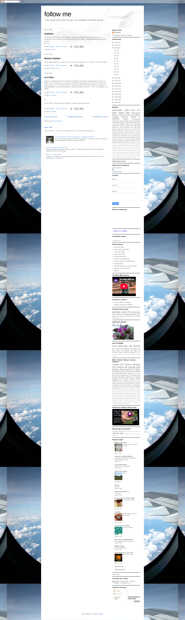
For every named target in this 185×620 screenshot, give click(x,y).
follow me (57, 14)
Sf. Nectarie (134, 129)
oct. (115, 50)
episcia (114, 316)
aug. (115, 55)
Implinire (117, 487)
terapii (133, 433)
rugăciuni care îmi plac (132, 127)
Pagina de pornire (75, 117)
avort (125, 155)
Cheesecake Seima (128, 500)
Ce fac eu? (118, 493)
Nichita (136, 346)
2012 (116, 86)
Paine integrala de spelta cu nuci (124, 541)
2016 (116, 48)
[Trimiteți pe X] (79, 47)
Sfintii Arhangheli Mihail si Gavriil (124, 152)
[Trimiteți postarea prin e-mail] (70, 46)
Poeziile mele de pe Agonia (122, 302)
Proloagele (137, 385)
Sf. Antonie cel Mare (133, 147)
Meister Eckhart (52, 58)
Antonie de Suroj (129, 380)
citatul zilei (124, 112)
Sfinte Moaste (121, 142)
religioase (125, 403)
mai (115, 64)
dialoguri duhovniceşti (120, 369)
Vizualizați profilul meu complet (122, 35)
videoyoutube (136, 119)
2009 (116, 94)
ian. (115, 74)
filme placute (121, 122)
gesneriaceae (131, 314)
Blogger (100, 614)
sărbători (115, 117)
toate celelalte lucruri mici (128, 121)
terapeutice (127, 433)
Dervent (122, 388)
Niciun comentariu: (62, 46)
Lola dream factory (121, 464)
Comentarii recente (116, 240)
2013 (116, 83)
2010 (116, 91)
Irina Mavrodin (135, 126)
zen (123, 157)
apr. (115, 66)
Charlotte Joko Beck (121, 135)
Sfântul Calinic (121, 153)
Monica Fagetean (116, 167)
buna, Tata (48, 127)
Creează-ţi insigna (117, 171)
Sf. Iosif (127, 148)
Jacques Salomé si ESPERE (123, 261)
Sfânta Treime (136, 137)
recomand (117, 263)
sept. (116, 53)
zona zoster (127, 157)
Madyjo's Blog (119, 546)
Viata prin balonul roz (122, 491)
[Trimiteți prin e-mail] (75, 47)
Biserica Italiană (117, 129)
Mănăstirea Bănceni (124, 390)
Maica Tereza (125, 377)
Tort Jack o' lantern (128, 554)
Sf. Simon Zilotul (116, 150)
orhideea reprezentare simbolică (124, 266)
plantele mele (119, 312)
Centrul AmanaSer (118, 139)
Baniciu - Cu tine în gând (53, 154)
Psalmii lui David (118, 395)
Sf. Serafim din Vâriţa (134, 148)
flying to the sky (125, 124)
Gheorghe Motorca (118, 431)
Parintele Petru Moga (135, 393)
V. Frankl (138, 153)
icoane (115, 364)
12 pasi (117, 485)
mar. (115, 69)
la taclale (117, 512)
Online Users (116, 574)
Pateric (129, 385)
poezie (125, 119)
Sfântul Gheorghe (130, 153)
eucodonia (130, 316)
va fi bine (49, 77)
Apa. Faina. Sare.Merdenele (124, 539)
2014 (116, 81)
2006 (116, 102)
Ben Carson (116, 351)
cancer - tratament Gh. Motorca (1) (57, 147)
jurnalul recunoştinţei (132, 115)
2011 (116, 89)
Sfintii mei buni (117, 127)
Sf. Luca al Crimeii (133, 135)
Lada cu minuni (120, 569)
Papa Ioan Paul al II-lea (131, 391)
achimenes (115, 121)
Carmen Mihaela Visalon (123, 145)
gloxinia (138, 316)
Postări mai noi (50, 117)
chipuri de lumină (131, 122)
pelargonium (117, 318)
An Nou (130, 134)
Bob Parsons (125, 354)
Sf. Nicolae (121, 126)
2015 (116, 78)
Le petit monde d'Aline (122, 525)
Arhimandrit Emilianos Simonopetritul (127, 143)
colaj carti (132, 142)
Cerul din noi (119, 566)
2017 (116, 45)
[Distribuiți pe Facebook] (81, 47)
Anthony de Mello (118, 132)
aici (48, 43)
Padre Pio (122, 383)
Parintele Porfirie (119, 385)
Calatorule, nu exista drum (122, 466)
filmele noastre (118, 115)
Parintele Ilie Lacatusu (133, 383)
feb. (115, 72)
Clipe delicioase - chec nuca (124, 552)
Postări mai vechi (100, 117)
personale (53, 95)
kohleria (119, 314)
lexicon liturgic (134, 401)
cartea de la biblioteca (133, 155)
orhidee (122, 316)
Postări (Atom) (57, 121)
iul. (115, 58)
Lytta (138, 131)
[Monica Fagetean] (113, 170)
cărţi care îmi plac (119, 249)
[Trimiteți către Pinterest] (83, 47)
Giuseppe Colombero (122, 140)
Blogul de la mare (120, 442)
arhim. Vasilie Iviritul (117, 155)
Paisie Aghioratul (116, 391)
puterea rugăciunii (116, 403)
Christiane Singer (129, 139)
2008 (116, 97)
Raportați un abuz (119, 161)
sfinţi (115, 388)
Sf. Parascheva (133, 140)
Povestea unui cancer (122, 147)
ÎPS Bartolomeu (123, 134)
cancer (128, 126)
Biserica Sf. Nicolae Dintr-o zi (128, 131)
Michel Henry (129, 132)
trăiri (116, 131)
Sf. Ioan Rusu (126, 129)
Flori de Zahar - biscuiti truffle (124, 498)
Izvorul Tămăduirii (130, 388)
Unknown (117, 32)
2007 (116, 99)
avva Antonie (123, 401)
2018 (116, 42)
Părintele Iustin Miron (130, 395)
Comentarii (118, 594)
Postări (117, 591)
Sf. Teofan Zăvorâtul (127, 150)
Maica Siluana (132, 364)
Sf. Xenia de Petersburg (125, 137)
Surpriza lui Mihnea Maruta (124, 456)
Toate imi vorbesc (128, 527)
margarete (119, 157)
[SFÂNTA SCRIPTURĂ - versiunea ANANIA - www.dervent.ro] (126, 583)
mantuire (48, 34)
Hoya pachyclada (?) (121, 548)
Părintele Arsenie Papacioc (122, 387)
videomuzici (135, 113)
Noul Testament (135, 390)
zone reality (133, 157)
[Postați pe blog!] (77, 47)
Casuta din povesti (121, 471)
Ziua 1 (124, 473)
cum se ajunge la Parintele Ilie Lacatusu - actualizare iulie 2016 (74, 137)
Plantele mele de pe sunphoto (123, 304)
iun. (115, 61)
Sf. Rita (131, 375)
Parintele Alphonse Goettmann (120, 393)
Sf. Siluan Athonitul (128, 378)
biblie (127, 142)
